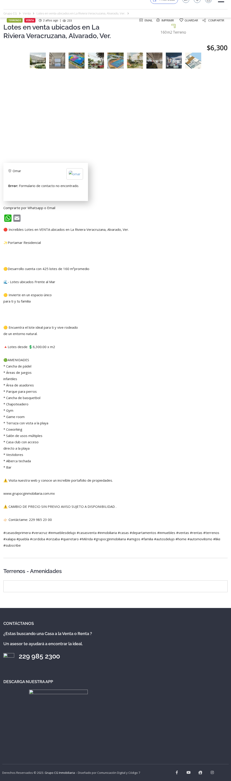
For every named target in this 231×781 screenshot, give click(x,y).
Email (148, 20)
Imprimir (168, 20)
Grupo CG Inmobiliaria (60, 773)
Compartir (216, 20)
